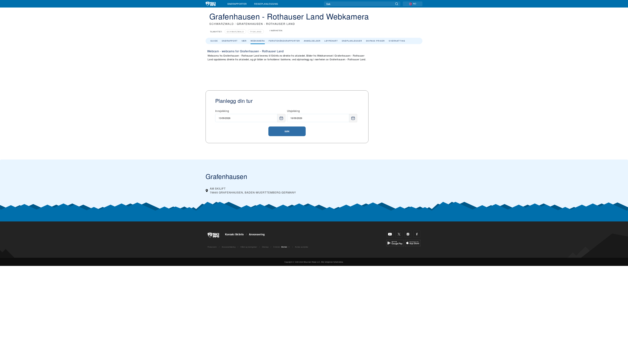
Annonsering (257, 234)
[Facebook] (416, 234)
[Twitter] (398, 234)
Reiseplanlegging (266, 3)
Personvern (212, 247)
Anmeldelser (312, 40)
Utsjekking (293, 111)
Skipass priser (375, 40)
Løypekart (331, 40)
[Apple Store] (412, 242)
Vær (244, 40)
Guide (214, 40)
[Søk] (396, 3)
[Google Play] (395, 242)
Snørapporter (237, 3)
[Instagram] (407, 234)
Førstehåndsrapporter (284, 40)
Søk (287, 131)
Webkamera (258, 40)
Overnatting (397, 40)
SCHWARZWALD (221, 24)
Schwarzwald (235, 31)
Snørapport (230, 40)
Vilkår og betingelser (248, 247)
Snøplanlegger (352, 40)
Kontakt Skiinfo (234, 234)
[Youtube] (389, 234)
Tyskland (256, 31)
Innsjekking (222, 111)
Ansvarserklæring (229, 247)
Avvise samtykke (301, 247)
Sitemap (265, 247)
